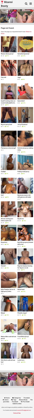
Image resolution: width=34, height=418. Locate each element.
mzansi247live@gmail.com (24, 410)
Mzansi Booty (7, 3)
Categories (17, 398)
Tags (14, 400)
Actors (6, 400)
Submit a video (17, 403)
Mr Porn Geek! (25, 401)
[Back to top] (30, 414)
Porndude (27, 398)
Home (8, 398)
